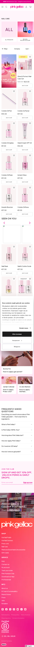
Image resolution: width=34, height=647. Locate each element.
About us (5, 588)
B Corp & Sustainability (9, 591)
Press (3, 597)
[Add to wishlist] (30, 57)
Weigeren (17, 346)
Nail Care (5, 547)
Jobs (3, 600)
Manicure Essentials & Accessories (13, 550)
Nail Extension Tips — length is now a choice (17, 1)
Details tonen (23, 328)
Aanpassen (16, 340)
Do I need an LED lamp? (10, 446)
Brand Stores (6, 594)
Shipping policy (6, 618)
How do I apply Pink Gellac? (11, 441)
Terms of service (25, 615)
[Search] (6, 7)
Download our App (8, 577)
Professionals (6, 580)
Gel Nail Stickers (7, 540)
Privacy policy (15, 615)
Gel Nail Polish (6, 537)
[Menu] (2, 7)
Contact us (5, 564)
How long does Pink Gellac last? (13, 435)
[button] (28, 49)
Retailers (5, 604)
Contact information (18, 618)
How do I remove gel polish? (11, 452)
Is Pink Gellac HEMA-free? (11, 430)
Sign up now (27, 482)
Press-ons (5, 544)
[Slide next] (29, 31)
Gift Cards (5, 553)
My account (6, 567)
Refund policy (6, 615)
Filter (5, 49)
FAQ (3, 561)
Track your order (7, 570)
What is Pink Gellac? (8, 424)
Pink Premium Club (8, 573)
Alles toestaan (17, 334)
